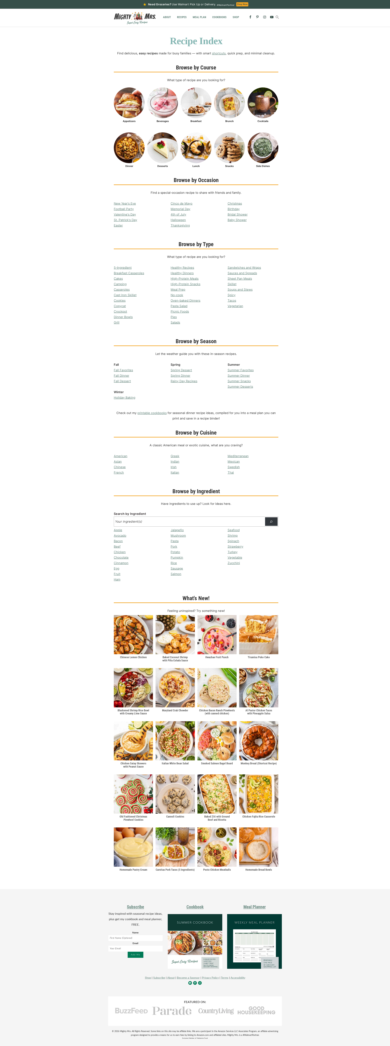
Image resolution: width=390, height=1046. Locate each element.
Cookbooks (219, 17)
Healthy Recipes (182, 267)
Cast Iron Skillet (125, 295)
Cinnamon (121, 563)
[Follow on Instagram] (264, 16)
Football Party (124, 209)
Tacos (232, 300)
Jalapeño (177, 530)
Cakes (118, 278)
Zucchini (234, 563)
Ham (117, 579)
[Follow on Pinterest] (257, 16)
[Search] (271, 521)
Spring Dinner (180, 375)
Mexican (234, 461)
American (120, 456)
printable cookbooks (152, 413)
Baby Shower (237, 220)
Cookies (120, 300)
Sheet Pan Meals (240, 278)
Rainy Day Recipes (184, 381)
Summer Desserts (240, 386)
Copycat (120, 306)
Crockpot (120, 311)
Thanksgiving (180, 225)
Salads (175, 322)
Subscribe (135, 906)
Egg (116, 568)
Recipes (182, 17)
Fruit (117, 574)
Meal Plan (199, 17)
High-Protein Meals (185, 278)
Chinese (120, 467)
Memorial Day (180, 209)
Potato (175, 552)
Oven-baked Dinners (185, 300)
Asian (118, 461)
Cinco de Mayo (181, 203)
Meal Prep (178, 289)
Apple (118, 530)
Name (135, 932)
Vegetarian (235, 306)
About (167, 17)
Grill (116, 322)
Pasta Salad (179, 306)
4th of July (178, 214)
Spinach (233, 541)
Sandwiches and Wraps (244, 267)
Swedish (234, 467)
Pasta (175, 541)
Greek (175, 456)
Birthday (234, 209)
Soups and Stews (240, 289)
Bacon (118, 541)
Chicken (120, 552)
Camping (120, 284)
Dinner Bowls (123, 317)
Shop (236, 17)
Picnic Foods (180, 311)
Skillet (232, 284)
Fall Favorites (123, 370)
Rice (174, 563)
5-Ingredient (123, 267)
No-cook (177, 295)
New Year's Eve (125, 203)
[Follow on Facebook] (250, 16)
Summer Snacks (239, 381)
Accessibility (237, 978)
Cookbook (195, 906)
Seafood (234, 530)
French (119, 472)
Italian (175, 472)
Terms (224, 978)
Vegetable (235, 557)
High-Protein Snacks (185, 284)
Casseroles (122, 289)
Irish (174, 467)
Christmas (235, 203)
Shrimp (233, 535)
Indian (175, 461)
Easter (118, 225)
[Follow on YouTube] (271, 16)
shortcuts (219, 53)
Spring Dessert (181, 370)
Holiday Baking (124, 397)
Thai (231, 472)
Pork (174, 546)
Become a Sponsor (188, 978)
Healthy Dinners (182, 273)
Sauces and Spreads (242, 273)
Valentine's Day (125, 214)
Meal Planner (254, 906)
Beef (117, 546)
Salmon (176, 574)
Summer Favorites (241, 370)
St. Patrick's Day (125, 220)
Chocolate (121, 557)
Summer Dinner (239, 375)
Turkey (233, 552)
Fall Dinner (121, 375)
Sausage (177, 568)
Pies (174, 317)
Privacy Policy (210, 978)
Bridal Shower (238, 214)
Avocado (120, 535)
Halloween (178, 220)
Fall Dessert (122, 381)
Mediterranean (238, 456)
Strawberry (235, 546)
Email (135, 943)
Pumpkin (177, 557)
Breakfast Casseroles (129, 273)
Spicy (232, 295)
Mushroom (178, 535)
